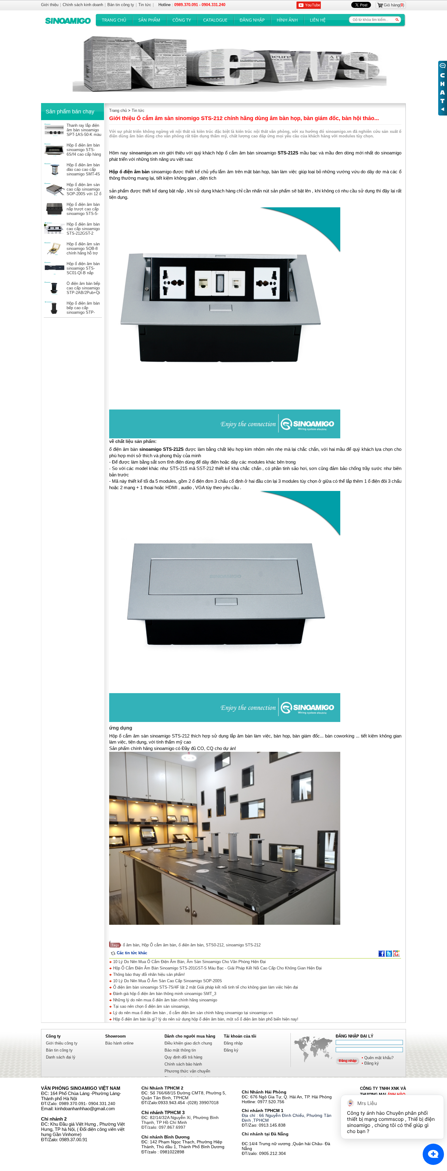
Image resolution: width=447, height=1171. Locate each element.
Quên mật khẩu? (378, 1057)
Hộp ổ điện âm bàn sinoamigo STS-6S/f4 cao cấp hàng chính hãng (84, 152)
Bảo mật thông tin (180, 1050)
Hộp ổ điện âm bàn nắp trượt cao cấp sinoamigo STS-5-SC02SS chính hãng (83, 213)
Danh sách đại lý (60, 1057)
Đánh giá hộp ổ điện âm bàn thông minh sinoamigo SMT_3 (164, 993)
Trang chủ (114, 20)
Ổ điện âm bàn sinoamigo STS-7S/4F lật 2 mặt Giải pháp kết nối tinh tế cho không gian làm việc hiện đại (205, 987)
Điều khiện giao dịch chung (188, 1043)
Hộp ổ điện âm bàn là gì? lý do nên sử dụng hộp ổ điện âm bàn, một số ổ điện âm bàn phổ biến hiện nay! (205, 1019)
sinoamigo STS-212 (243, 945)
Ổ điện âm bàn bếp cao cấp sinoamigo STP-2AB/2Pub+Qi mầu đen (83, 290)
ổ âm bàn (131, 945)
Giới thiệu (49, 4)
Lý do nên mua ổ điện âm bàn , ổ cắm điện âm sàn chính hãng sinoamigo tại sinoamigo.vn (192, 1012)
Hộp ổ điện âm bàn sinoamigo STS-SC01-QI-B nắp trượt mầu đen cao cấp (83, 272)
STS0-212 (215, 945)
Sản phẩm (149, 20)
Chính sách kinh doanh (83, 4)
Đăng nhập (252, 20)
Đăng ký (371, 1063)
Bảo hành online (119, 1043)
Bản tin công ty (59, 1050)
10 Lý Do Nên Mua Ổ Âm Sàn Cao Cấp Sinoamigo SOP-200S (167, 981)
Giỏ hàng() (394, 5)
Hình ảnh (287, 20)
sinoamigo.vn (143, 152)
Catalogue (215, 20)
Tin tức (138, 110)
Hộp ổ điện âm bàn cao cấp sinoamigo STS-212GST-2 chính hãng (83, 231)
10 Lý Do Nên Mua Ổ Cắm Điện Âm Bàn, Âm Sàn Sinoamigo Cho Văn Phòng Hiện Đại (189, 961)
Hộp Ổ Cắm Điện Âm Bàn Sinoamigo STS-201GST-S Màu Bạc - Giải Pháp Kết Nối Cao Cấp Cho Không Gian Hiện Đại (217, 968)
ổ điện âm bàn (190, 945)
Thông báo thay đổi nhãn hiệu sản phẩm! (148, 974)
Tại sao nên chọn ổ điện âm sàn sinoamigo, (151, 1006)
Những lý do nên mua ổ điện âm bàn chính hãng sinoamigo (164, 1000)
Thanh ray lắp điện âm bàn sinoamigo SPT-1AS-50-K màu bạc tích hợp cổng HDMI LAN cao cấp (84, 134)
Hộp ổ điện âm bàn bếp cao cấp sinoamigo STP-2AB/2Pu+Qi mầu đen (83, 312)
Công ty (181, 20)
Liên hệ (318, 20)
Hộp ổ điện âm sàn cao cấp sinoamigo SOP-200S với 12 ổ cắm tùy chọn (84, 191)
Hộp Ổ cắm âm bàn (159, 945)
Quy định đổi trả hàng (183, 1057)
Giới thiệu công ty (62, 1043)
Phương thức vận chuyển (187, 1071)
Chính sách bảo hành (183, 1064)
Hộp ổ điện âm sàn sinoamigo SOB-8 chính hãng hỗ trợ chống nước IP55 (83, 251)
